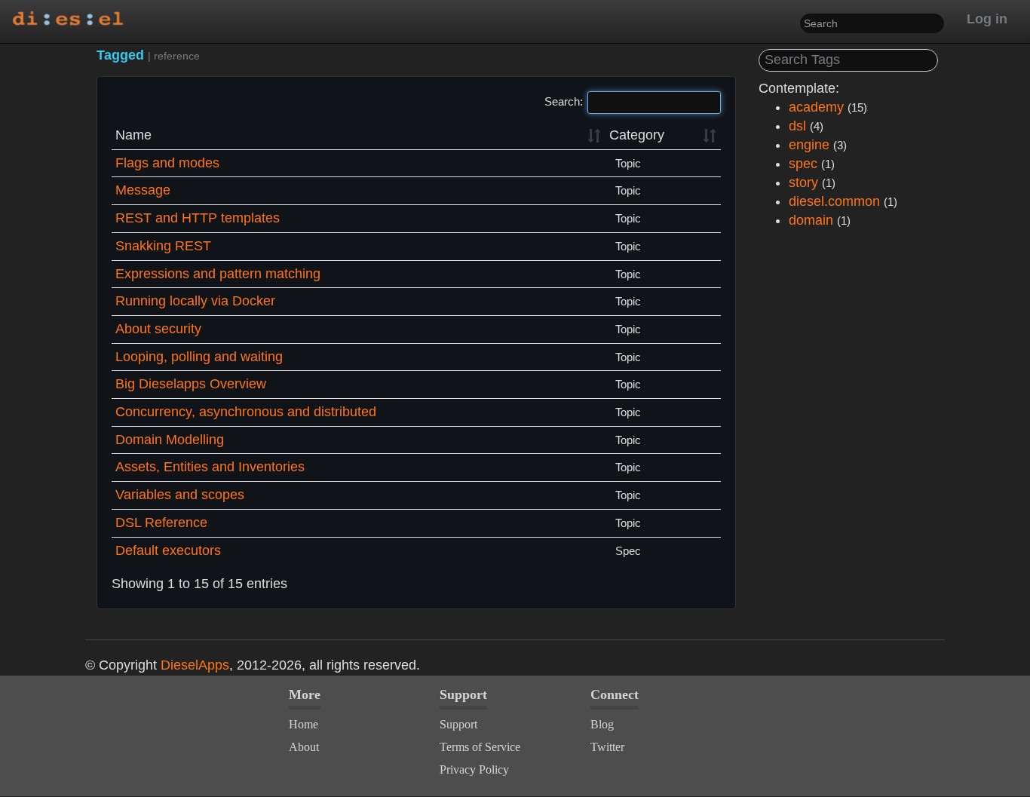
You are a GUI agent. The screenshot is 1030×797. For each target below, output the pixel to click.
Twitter (607, 746)
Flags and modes (167, 162)
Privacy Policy (474, 769)
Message (142, 190)
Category (636, 135)
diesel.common (834, 201)
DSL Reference (161, 522)
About (304, 746)
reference (177, 56)
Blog (602, 724)
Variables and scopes (179, 494)
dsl (797, 125)
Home (303, 724)
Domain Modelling (169, 439)
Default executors (168, 550)
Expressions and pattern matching (217, 273)
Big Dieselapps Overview (190, 383)
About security (158, 328)
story (803, 182)
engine (809, 144)
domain (811, 220)
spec (803, 163)
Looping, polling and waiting (199, 356)
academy (816, 107)
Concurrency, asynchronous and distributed (245, 411)
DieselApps (195, 665)
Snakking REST (163, 245)
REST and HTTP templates (197, 217)
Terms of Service (480, 746)
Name (133, 135)
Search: (563, 101)
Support (458, 724)
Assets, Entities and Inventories (210, 466)
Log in (987, 18)
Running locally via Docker (195, 300)
